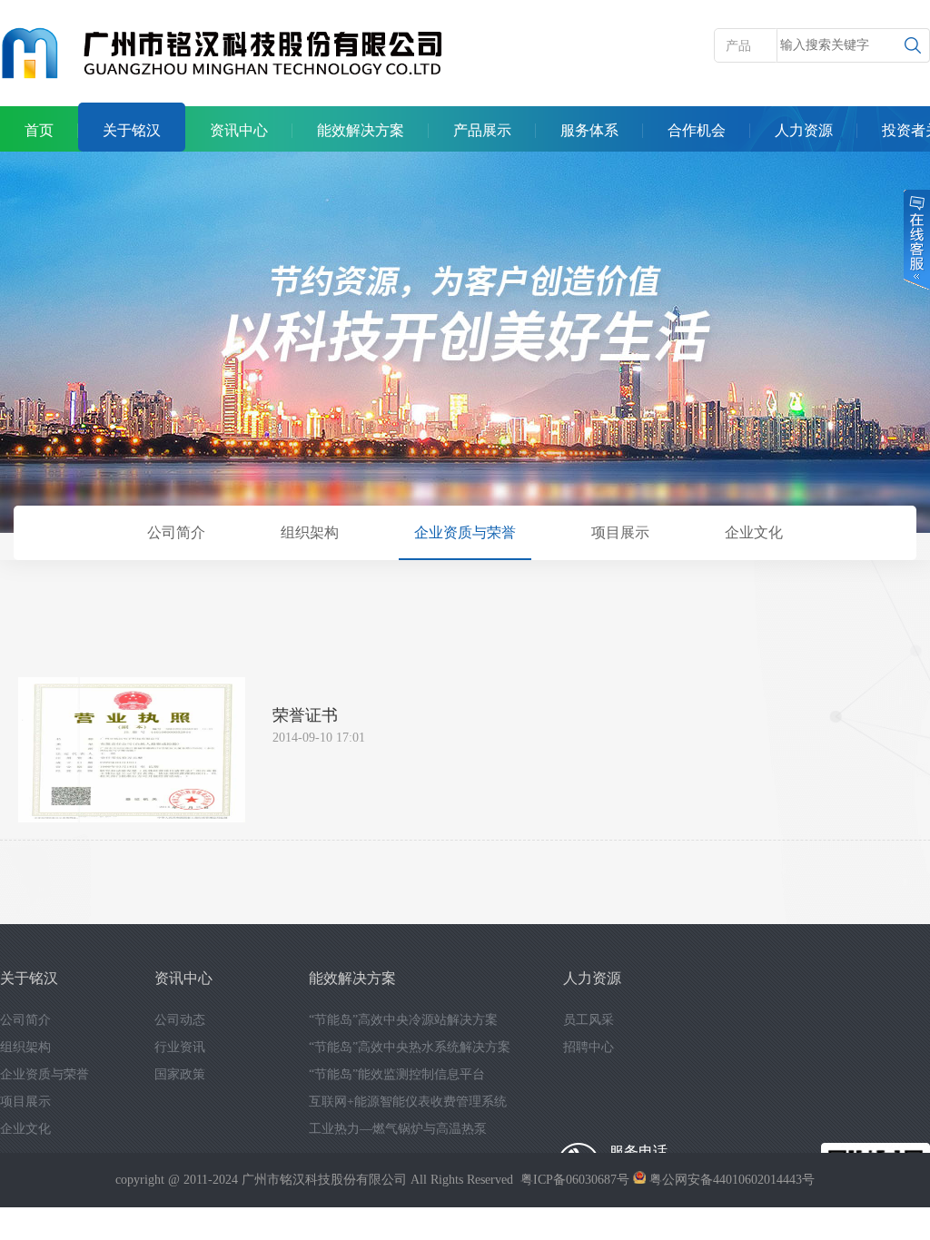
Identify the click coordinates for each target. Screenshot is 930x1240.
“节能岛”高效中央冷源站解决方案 (403, 1020)
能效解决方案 (360, 130)
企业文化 (754, 532)
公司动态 (179, 1020)
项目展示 (620, 532)
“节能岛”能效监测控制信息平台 (397, 1074)
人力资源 (804, 130)
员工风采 (588, 1020)
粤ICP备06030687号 (574, 1179)
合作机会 (697, 130)
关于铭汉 (132, 130)
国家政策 (179, 1074)
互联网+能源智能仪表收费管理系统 (408, 1101)
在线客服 (915, 240)
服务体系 (589, 130)
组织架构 (310, 532)
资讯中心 (239, 130)
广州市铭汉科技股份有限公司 (324, 1179)
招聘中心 (588, 1047)
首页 (39, 130)
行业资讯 (179, 1047)
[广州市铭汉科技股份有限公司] (222, 54)
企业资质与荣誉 (465, 532)
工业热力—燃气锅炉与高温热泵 (398, 1129)
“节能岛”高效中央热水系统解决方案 (409, 1047)
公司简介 (176, 532)
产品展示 (482, 130)
